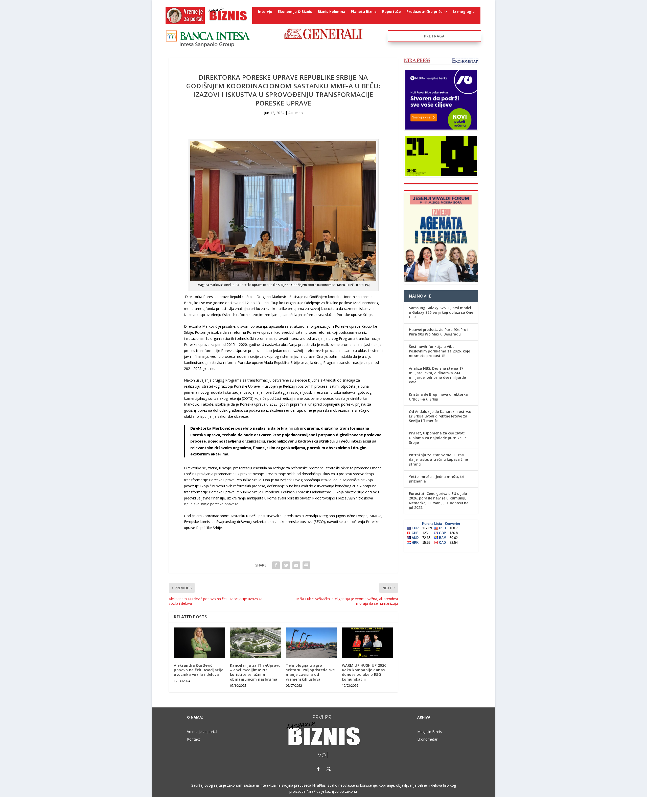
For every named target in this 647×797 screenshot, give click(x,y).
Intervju (265, 12)
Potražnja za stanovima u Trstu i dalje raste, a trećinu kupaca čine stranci (438, 459)
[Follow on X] (329, 769)
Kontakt (193, 740)
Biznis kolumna (331, 12)
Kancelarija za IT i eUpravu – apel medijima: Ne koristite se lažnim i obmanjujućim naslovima (255, 672)
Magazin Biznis (429, 732)
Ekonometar (427, 740)
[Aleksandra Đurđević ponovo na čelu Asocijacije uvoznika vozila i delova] (199, 642)
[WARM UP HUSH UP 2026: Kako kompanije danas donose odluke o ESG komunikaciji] (367, 642)
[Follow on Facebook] (318, 769)
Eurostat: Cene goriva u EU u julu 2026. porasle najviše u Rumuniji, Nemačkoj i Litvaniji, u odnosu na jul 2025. (439, 500)
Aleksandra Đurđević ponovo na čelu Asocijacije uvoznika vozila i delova (198, 670)
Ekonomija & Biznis (295, 12)
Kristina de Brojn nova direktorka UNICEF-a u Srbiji (438, 396)
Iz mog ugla (464, 12)
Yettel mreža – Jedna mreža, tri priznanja (436, 479)
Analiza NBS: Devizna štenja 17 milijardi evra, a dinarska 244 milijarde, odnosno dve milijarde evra (437, 375)
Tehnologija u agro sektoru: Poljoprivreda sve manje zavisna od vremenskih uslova (310, 672)
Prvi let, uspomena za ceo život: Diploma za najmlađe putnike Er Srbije (437, 438)
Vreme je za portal (202, 732)
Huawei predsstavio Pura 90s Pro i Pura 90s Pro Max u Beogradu (438, 332)
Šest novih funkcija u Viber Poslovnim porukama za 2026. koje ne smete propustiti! (439, 351)
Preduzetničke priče (424, 12)
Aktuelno (295, 112)
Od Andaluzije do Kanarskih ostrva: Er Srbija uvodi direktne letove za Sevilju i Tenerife (440, 416)
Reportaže (391, 12)
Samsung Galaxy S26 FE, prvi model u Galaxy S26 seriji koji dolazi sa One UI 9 (441, 312)
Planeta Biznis (364, 12)
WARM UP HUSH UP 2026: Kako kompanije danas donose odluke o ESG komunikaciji (365, 672)
